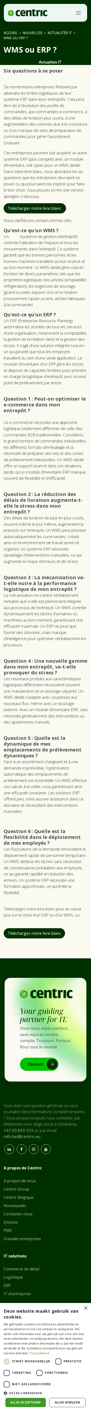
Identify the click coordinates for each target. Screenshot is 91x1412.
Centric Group (16, 1189)
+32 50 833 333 (18, 1130)
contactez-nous (17, 921)
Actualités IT (60, 33)
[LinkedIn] (9, 1149)
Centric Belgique (18, 1197)
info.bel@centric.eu (22, 1136)
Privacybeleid (39, 1353)
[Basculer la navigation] (78, 13)
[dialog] (45, 1357)
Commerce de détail (21, 1269)
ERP (7, 1285)
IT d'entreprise (17, 1293)
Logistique (13, 1277)
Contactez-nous (18, 1214)
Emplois (11, 1222)
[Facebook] (21, 1149)
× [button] (85, 1308)
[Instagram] (34, 1149)
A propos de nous (20, 1180)
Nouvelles (32, 33)
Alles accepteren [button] (25, 1402)
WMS (14, 236)
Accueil (11, 33)
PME (8, 1230)
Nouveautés (15, 1205)
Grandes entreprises (22, 1238)
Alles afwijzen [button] (67, 1402)
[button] (45, 1393)
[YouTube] (46, 1149)
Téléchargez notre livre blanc (35, 208)
